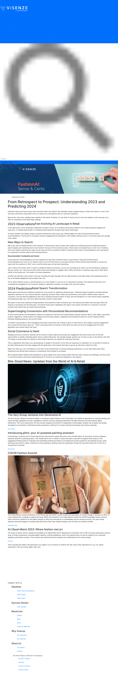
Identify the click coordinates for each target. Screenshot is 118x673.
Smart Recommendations (26, 591)
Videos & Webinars (51, 38)
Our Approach (22, 635)
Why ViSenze (65, 19)
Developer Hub (50, 41)
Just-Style (11, 429)
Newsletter (48, 23)
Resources (44, 19)
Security (21, 662)
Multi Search (10, 23)
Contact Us (77, 19)
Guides (47, 27)
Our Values (21, 647)
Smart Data (21, 598)
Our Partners (21, 639)
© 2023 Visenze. (24, 658)
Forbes (10, 541)
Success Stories (29, 19)
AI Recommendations (13, 27)
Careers (19, 651)
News (19, 623)
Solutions (5, 19)
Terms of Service (24, 666)
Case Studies (32, 23)
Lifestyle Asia (12, 525)
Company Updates (51, 34)
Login (86, 19)
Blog (46, 30)
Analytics (9, 30)
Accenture (11, 449)
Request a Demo (7, 162)
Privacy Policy (23, 670)
